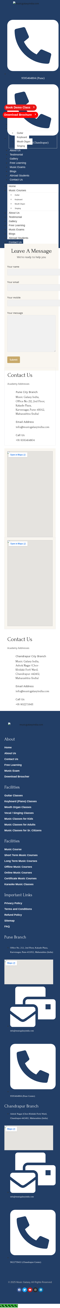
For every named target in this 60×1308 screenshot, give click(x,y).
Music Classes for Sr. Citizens (23, 830)
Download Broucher (16, 776)
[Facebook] (19, 1289)
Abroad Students (19, 175)
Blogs (13, 171)
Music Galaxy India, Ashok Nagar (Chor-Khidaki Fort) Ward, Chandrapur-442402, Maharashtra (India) (28, 670)
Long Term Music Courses (20, 861)
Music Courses (18, 128)
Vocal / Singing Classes (19, 812)
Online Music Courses (18, 872)
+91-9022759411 (24, 704)
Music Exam (12, 770)
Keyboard (22, 137)
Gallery (14, 158)
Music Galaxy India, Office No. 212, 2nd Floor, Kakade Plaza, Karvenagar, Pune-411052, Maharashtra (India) (30, 405)
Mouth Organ (23, 141)
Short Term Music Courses (21, 855)
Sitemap (9, 920)
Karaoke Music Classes (18, 884)
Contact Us (16, 179)
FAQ (7, 926)
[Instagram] (35, 1289)
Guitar (20, 133)
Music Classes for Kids (18, 818)
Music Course (13, 849)
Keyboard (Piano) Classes (20, 801)
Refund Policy (13, 914)
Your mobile (14, 297)
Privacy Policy (13, 903)
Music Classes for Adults (19, 824)
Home (13, 124)
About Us (15, 150)
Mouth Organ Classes (17, 807)
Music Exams (17, 167)
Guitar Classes (13, 795)
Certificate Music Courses (20, 878)
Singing (21, 146)
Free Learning (18, 162)
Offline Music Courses (18, 866)
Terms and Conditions (18, 909)
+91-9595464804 (25, 440)
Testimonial (16, 154)
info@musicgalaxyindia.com (32, 427)
